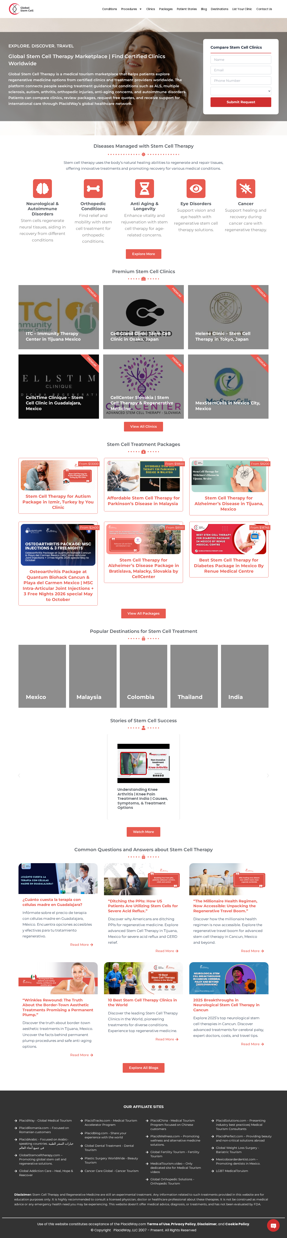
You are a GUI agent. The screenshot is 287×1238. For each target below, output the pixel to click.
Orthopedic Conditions (93, 206)
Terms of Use (158, 1224)
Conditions (109, 9)
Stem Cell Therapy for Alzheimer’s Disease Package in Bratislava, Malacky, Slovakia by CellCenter (143, 568)
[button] (19, 775)
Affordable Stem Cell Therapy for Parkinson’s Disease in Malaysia (143, 500)
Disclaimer (207, 1224)
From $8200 (260, 464)
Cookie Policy (237, 1224)
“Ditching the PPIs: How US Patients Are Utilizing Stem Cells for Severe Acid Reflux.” (143, 906)
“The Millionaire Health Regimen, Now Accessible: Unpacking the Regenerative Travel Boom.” (225, 906)
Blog (204, 9)
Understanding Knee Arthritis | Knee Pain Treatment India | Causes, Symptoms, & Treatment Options (142, 798)
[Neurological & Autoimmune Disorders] (42, 188)
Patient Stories (187, 9)
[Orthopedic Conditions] (93, 188)
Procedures (129, 9)
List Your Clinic (242, 9)
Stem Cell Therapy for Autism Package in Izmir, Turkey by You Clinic (58, 502)
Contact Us (264, 9)
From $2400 (89, 527)
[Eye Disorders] (196, 188)
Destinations (219, 9)
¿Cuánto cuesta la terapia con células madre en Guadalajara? (52, 902)
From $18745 (259, 527)
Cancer (245, 203)
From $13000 (89, 464)
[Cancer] (245, 188)
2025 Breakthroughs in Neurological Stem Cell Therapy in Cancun (226, 1005)
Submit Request (241, 102)
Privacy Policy (183, 1224)
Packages (166, 9)
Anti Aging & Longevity (144, 206)
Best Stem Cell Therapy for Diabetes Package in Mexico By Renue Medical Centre (229, 565)
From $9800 (174, 464)
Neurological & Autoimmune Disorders (42, 208)
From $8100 (175, 527)
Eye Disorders (195, 203)
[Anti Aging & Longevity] (144, 188)
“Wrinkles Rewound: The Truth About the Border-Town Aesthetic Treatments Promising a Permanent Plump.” (57, 1007)
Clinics (150, 9)
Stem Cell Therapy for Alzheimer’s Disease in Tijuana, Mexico (229, 503)
